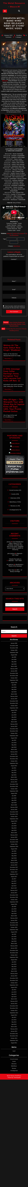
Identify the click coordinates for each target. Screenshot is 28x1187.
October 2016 (14, 899)
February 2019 (14, 835)
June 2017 (14, 881)
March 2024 (14, 694)
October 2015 (14, 927)
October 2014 (14, 955)
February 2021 (14, 779)
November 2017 (14, 869)
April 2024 (14, 691)
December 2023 (14, 701)
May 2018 (14, 855)
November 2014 (14, 952)
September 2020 (14, 791)
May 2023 (14, 717)
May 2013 (14, 994)
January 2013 (14, 1003)
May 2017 (14, 883)
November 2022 (14, 731)
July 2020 (14, 795)
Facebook (15, 233)
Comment (14, 259)
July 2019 (14, 823)
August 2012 (14, 1015)
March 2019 (14, 832)
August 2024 (14, 682)
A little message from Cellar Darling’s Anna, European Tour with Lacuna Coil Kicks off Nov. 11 (12, 375)
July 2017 (14, 878)
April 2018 (14, 858)
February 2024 (14, 696)
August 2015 (14, 932)
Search (14, 609)
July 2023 (14, 712)
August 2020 (14, 793)
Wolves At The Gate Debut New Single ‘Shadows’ (12, 347)
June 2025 (14, 659)
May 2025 (14, 661)
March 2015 (14, 943)
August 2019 (14, 821)
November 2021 (14, 758)
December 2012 (14, 1005)
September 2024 (14, 680)
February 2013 (14, 1001)
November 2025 (14, 647)
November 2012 (14, 1008)
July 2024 (14, 684)
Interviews (13, 498)
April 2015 (14, 941)
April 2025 (14, 664)
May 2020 (14, 800)
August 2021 (14, 765)
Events (13, 494)
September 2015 (14, 929)
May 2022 (14, 744)
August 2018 (14, 848)
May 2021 (14, 772)
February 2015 (14, 945)
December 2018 (14, 839)
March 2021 (14, 777)
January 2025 (14, 671)
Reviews (12, 506)
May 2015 (14, 938)
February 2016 (14, 918)
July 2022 (14, 740)
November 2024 (14, 675)
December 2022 (14, 728)
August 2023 (14, 710)
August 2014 (14, 959)
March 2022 (14, 749)
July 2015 (14, 934)
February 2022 (14, 751)
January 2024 (14, 698)
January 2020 (14, 809)
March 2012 (14, 1026)
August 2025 (14, 654)
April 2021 (14, 775)
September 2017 (14, 874)
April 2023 (14, 719)
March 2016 (14, 915)
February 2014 (14, 973)
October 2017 (14, 872)
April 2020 (14, 802)
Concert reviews (14, 490)
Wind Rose (14, 242)
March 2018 (14, 860)
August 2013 (14, 987)
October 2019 (14, 816)
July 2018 (14, 851)
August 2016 (14, 904)
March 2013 (14, 999)
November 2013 (14, 980)
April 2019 (14, 830)
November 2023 (14, 703)
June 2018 (14, 853)
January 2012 (14, 1031)
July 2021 (14, 768)
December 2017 (14, 867)
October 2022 (14, 733)
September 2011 (14, 1040)
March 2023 (14, 721)
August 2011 (14, 1042)
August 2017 (14, 876)
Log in (14, 1051)
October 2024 (14, 678)
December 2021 (14, 756)
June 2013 (14, 992)
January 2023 (14, 726)
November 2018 (14, 841)
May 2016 (14, 911)
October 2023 (14, 705)
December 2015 (14, 922)
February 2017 (14, 890)
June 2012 (14, 1019)
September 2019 (14, 818)
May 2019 (14, 828)
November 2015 (14, 925)
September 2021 (14, 763)
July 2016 (14, 906)
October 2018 (14, 844)
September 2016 (14, 902)
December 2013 (14, 978)
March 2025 (14, 666)
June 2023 (14, 715)
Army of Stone (11, 239)
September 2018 (14, 846)
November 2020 (14, 786)
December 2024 (14, 673)
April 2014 (14, 969)
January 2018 (14, 865)
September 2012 (14, 1012)
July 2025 (14, 657)
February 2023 (14, 724)
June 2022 (14, 742)
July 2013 (14, 989)
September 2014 (14, 957)
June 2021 (14, 770)
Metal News (17, 246)
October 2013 (14, 982)
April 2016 (14, 913)
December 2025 (14, 645)
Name (14, 281)
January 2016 (14, 920)
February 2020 (14, 807)
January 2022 (14, 754)
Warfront (5, 80)
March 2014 (14, 971)
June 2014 (14, 964)
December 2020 (14, 784)
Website (8, 233)
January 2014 (14, 975)
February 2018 (14, 862)
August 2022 (14, 738)
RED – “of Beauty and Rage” (16, 570)
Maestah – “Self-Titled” (17, 554)
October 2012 (14, 1010)
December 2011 (14, 1033)
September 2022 (14, 735)
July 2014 (14, 962)
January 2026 (14, 643)
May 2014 (14, 966)
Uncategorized (13, 509)
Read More (8, 358)
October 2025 (14, 650)
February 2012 (14, 1029)
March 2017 (14, 888)
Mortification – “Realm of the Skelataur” (16, 565)
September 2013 (14, 985)
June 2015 (14, 936)
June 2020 (14, 798)
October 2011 (14, 1038)
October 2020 (14, 788)
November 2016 (14, 897)
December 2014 (14, 950)
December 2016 (14, 895)
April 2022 (14, 747)
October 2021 (14, 761)
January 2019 (14, 837)
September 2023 (14, 708)
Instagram (21, 233)
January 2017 (14, 892)
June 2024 (14, 687)
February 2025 (14, 668)
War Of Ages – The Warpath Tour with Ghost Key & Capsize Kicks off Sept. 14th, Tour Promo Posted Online (13, 405)
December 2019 (14, 811)
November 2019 (14, 814)
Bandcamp (15, 235)
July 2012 (14, 1017)
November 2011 (14, 1035)
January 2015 (14, 948)
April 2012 (14, 1024)
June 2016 (14, 908)
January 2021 (14, 781)
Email (14, 289)
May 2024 (14, 689)
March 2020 (14, 805)
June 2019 (14, 825)
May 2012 (14, 1022)
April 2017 (14, 885)
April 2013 (14, 996)
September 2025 (14, 652)
